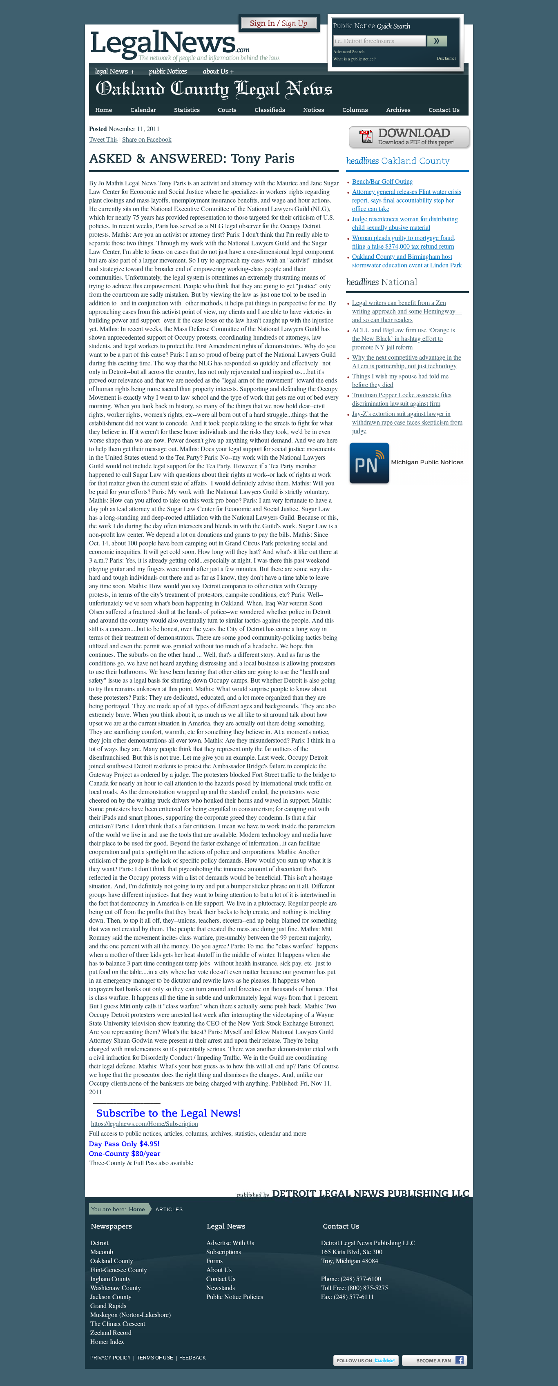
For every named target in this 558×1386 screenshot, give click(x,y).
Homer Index (107, 1341)
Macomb (101, 1251)
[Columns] (355, 108)
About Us (219, 1269)
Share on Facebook (147, 139)
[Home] (103, 108)
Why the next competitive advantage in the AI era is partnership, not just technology (406, 361)
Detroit (99, 1242)
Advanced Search (348, 51)
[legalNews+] (115, 72)
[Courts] (227, 108)
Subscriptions (223, 1251)
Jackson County (111, 1296)
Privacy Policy (110, 1358)
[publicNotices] (168, 72)
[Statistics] (187, 108)
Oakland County (111, 1260)
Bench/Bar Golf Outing (382, 181)
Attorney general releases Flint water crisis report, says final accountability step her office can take (406, 200)
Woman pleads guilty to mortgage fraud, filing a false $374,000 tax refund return (403, 241)
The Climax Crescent (117, 1323)
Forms (214, 1260)
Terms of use (155, 1358)
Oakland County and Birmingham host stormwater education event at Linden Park (407, 260)
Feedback (192, 1358)
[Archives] (398, 108)
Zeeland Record (111, 1332)
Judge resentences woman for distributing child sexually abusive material (405, 222)
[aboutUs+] (218, 72)
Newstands (220, 1287)
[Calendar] (143, 108)
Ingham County (110, 1278)
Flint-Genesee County (118, 1269)
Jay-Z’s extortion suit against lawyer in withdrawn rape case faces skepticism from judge (407, 422)
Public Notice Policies (234, 1296)
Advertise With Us (230, 1242)
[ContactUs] (444, 108)
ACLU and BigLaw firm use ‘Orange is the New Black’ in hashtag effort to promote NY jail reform (403, 338)
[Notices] (313, 108)
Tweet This (103, 139)
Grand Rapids (108, 1305)
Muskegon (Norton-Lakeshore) (130, 1314)
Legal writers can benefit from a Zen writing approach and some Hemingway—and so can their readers (407, 311)
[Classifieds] (269, 108)
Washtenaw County (115, 1287)
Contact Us (220, 1278)
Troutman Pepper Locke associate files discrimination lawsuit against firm (401, 398)
